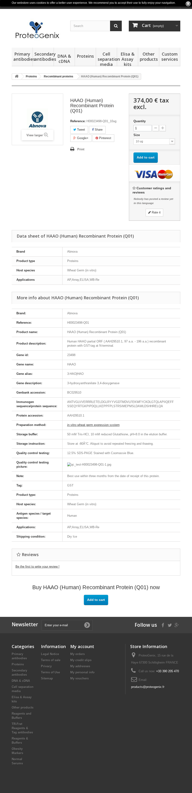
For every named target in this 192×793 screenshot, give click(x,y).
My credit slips (81, 660)
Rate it (156, 212)
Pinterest (104, 138)
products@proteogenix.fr (147, 687)
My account (82, 646)
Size (137, 135)
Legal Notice (50, 654)
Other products (149, 56)
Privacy (46, 666)
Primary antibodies (22, 56)
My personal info (82, 672)
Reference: (77, 121)
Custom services (169, 56)
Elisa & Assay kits (128, 58)
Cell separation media (107, 58)
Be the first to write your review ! (37, 566)
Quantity (139, 121)
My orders (77, 654)
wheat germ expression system (93, 425)
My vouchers (79, 678)
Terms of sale (50, 660)
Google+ (82, 138)
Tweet (80, 129)
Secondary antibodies (43, 56)
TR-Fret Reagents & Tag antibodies (22, 728)
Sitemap (47, 678)
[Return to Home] (16, 77)
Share (98, 129)
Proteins (85, 56)
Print (80, 149)
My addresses (80, 666)
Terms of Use (50, 672)
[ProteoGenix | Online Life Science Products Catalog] (37, 30)
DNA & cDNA (64, 58)
